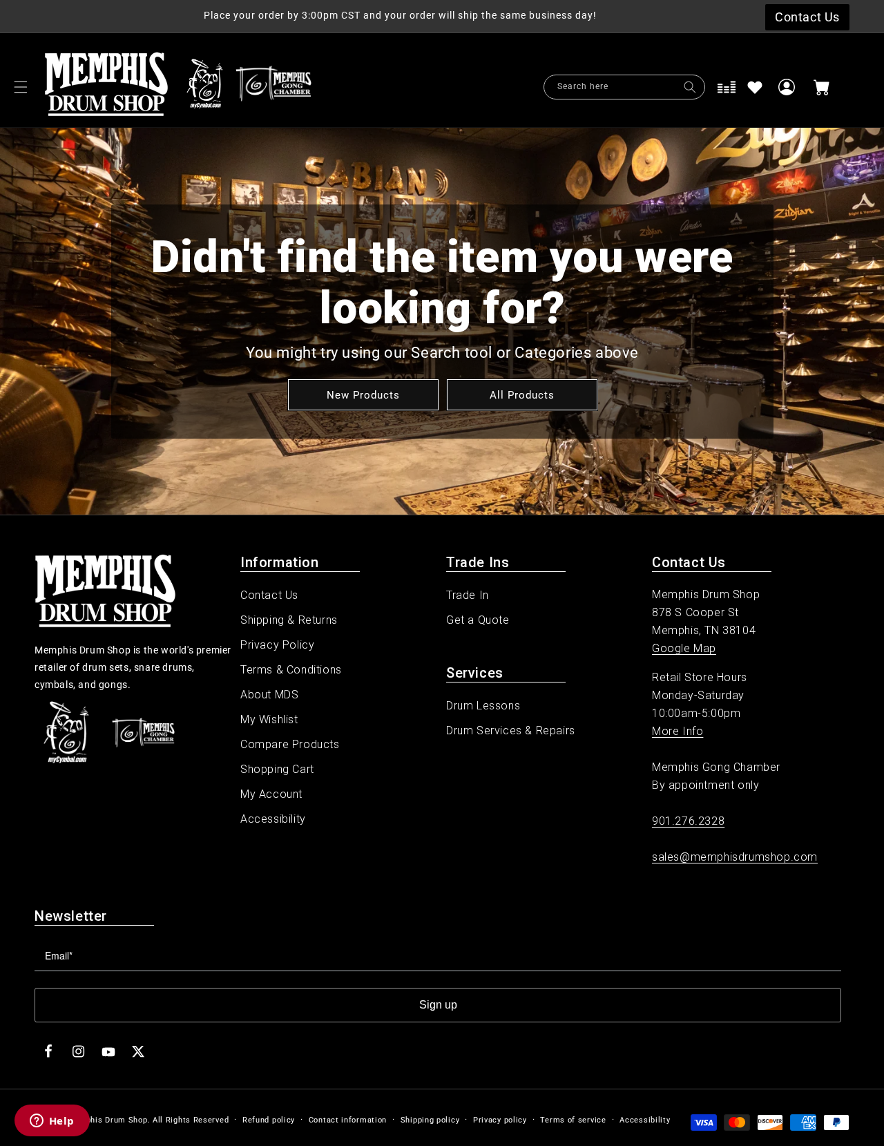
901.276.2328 (688, 821)
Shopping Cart (277, 769)
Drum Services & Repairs (510, 730)
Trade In (467, 595)
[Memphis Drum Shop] (204, 87)
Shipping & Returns (289, 620)
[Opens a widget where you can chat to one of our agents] (52, 1122)
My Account (271, 794)
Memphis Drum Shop (107, 1120)
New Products (362, 394)
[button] (21, 87)
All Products (521, 394)
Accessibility (273, 818)
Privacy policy (500, 1120)
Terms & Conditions (291, 669)
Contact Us (269, 595)
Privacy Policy (277, 644)
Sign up (438, 1005)
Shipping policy (430, 1120)
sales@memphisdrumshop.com (735, 856)
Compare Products (290, 744)
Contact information (348, 1120)
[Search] (690, 87)
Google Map (684, 648)
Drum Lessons (483, 705)
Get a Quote (478, 620)
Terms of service (573, 1120)
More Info (677, 731)
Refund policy (268, 1120)
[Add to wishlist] (755, 87)
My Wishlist (269, 719)
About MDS (269, 694)
